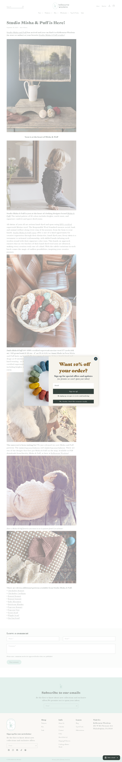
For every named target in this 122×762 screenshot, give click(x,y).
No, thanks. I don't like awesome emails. (73, 402)
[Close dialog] (95, 358)
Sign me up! (73, 391)
